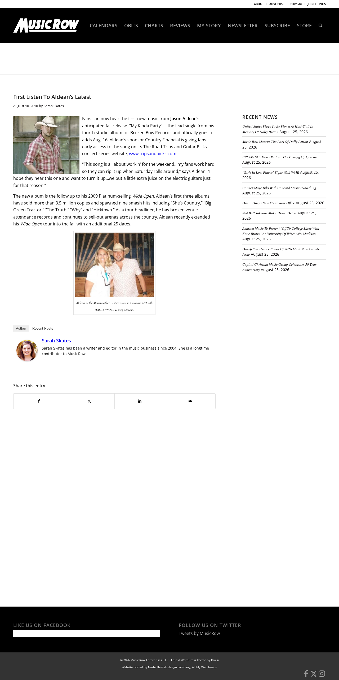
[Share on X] (89, 401)
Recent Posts (42, 328)
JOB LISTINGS (316, 4)
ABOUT (259, 4)
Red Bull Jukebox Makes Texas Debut (269, 212)
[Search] (320, 25)
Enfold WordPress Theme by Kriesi (195, 660)
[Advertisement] (282, 313)
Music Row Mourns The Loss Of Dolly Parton (275, 141)
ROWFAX (296, 4)
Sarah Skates (54, 105)
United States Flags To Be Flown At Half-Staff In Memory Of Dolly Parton (277, 129)
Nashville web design (162, 667)
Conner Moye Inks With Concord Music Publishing (279, 187)
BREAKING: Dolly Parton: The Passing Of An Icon (279, 156)
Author (21, 328)
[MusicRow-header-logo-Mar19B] (46, 25)
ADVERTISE (276, 4)
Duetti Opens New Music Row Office (268, 202)
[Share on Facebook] (39, 401)
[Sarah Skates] (27, 360)
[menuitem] (259, 4)
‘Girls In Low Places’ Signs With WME (270, 172)
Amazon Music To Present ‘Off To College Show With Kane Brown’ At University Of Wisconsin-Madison (280, 231)
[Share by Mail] (190, 401)
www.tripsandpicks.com (152, 153)
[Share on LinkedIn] (140, 401)
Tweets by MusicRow (199, 633)
